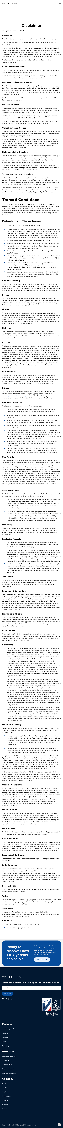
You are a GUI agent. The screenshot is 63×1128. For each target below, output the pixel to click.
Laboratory (5, 1037)
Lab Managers (7, 1064)
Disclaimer (5, 1100)
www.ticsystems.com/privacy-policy (14, 396)
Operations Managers (9, 1056)
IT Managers (6, 1060)
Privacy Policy (6, 1096)
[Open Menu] (60, 4)
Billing (4, 1041)
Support (4, 1109)
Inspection (5, 1033)
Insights (4, 1092)
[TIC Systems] (12, 977)
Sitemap (5, 1104)
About (4, 1083)
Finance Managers (8, 1069)
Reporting (5, 1046)
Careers (4, 1087)
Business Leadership (9, 1073)
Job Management (8, 1029)
